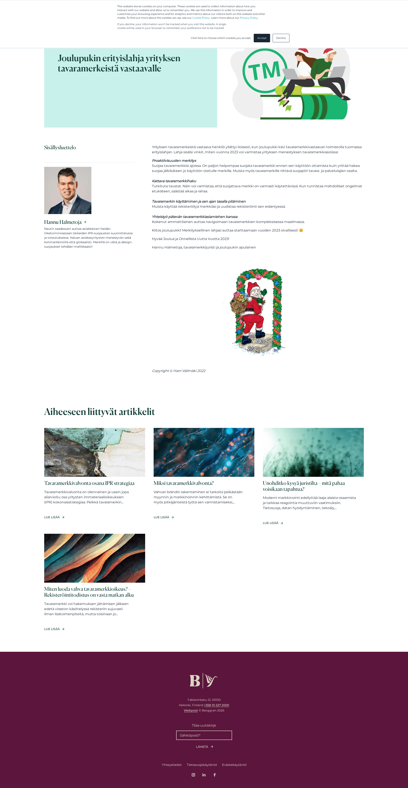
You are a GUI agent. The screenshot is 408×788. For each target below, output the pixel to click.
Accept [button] (261, 38)
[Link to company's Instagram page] (193, 775)
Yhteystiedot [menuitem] (172, 765)
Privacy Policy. (249, 17)
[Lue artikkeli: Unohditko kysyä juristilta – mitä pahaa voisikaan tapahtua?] (313, 476)
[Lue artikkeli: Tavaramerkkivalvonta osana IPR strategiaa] (94, 476)
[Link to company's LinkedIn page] (204, 775)
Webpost (191, 710)
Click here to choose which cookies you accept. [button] (221, 38)
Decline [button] (281, 38)
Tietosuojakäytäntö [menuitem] (202, 765)
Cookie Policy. (201, 17)
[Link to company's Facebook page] (214, 775)
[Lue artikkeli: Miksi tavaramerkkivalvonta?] (204, 476)
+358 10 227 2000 (216, 705)
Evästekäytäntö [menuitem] (234, 765)
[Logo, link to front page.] (204, 681)
